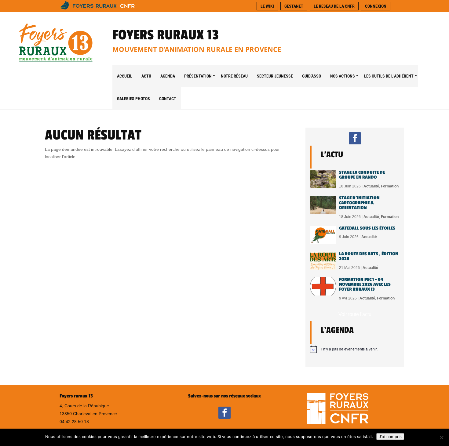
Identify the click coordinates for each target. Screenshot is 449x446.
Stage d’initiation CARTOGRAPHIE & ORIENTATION (359, 202)
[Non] (441, 437)
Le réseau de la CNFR (334, 6)
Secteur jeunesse (275, 76)
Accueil (124, 76)
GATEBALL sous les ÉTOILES (367, 228)
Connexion (375, 6)
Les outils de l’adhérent (389, 76)
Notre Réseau (234, 76)
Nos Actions (342, 76)
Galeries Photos (133, 98)
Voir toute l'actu (354, 314)
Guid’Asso (311, 76)
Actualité (371, 186)
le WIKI (267, 6)
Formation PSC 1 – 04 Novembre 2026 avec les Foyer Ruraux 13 (365, 284)
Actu (146, 76)
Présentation (198, 76)
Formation (390, 186)
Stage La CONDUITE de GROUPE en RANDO (362, 175)
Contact (167, 98)
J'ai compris (390, 436)
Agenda (167, 76)
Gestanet (293, 6)
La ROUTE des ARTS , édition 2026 (368, 256)
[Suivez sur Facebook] (355, 138)
